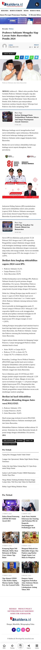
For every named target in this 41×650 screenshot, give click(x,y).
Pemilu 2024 (29, 440)
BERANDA (4, 10)
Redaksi (12, 609)
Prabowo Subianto (9, 444)
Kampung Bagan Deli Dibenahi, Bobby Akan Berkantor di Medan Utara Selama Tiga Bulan (10, 553)
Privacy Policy (25, 609)
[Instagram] (22, 630)
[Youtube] (27, 630)
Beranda (5, 29)
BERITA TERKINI (16, 10)
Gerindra (20, 440)
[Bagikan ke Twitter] (26, 57)
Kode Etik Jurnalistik (20, 613)
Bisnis (26, 10)
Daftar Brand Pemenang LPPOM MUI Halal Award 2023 (10, 519)
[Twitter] (18, 630)
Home (4, 648)
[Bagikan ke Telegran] (36, 57)
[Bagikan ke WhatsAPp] (31, 57)
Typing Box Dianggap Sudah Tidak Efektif (16, 455)
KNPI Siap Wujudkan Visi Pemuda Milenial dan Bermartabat (24, 227)
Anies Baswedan (8, 440)
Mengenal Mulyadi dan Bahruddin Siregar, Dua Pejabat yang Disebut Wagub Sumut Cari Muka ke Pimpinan (30, 553)
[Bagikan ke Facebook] (21, 57)
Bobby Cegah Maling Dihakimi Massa (14, 486)
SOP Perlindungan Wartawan (20, 611)
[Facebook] (13, 630)
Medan (11, 29)
